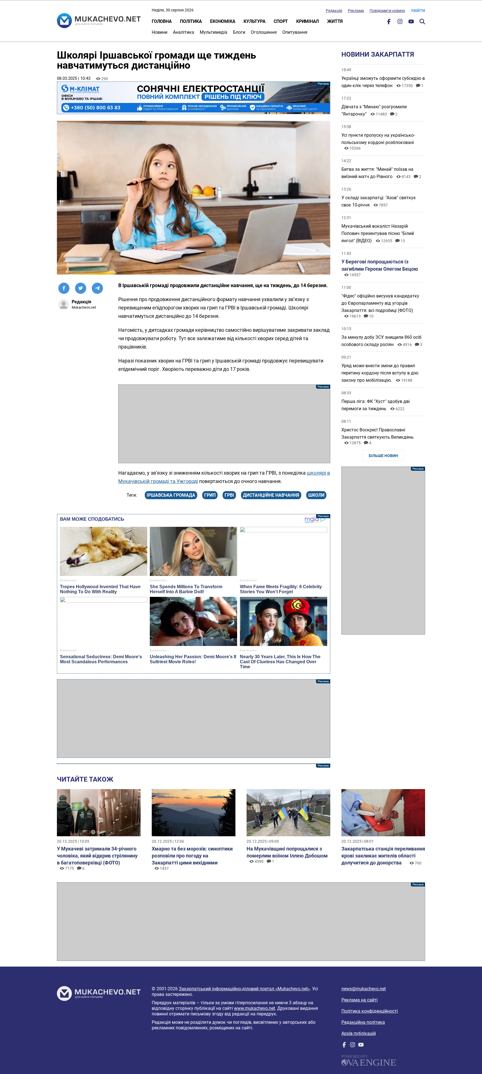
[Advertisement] (224, 424)
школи (316, 495)
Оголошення (264, 32)
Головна (162, 21)
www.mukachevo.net (254, 1008)
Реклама (356, 10)
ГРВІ (229, 495)
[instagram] (400, 22)
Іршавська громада (171, 495)
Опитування (294, 32)
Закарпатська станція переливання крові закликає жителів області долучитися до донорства (383, 856)
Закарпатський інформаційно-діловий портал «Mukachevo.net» (244, 988)
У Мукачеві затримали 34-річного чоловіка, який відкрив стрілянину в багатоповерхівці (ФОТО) (97, 856)
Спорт (281, 21)
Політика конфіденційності (369, 1011)
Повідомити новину (387, 10)
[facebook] (389, 22)
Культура (254, 21)
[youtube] (411, 22)
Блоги (239, 32)
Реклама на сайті (359, 1000)
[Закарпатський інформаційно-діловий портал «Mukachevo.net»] (99, 21)
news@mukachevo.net (363, 988)
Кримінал (307, 21)
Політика (191, 21)
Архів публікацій (358, 1033)
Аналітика (183, 32)
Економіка (222, 21)
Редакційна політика (363, 1022)
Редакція (334, 10)
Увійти (418, 10)
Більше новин (383, 455)
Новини (159, 32)
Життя (335, 21)
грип (210, 495)
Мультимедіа (213, 32)
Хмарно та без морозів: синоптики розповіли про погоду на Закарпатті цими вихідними (192, 856)
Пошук (422, 21)
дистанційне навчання (271, 495)
